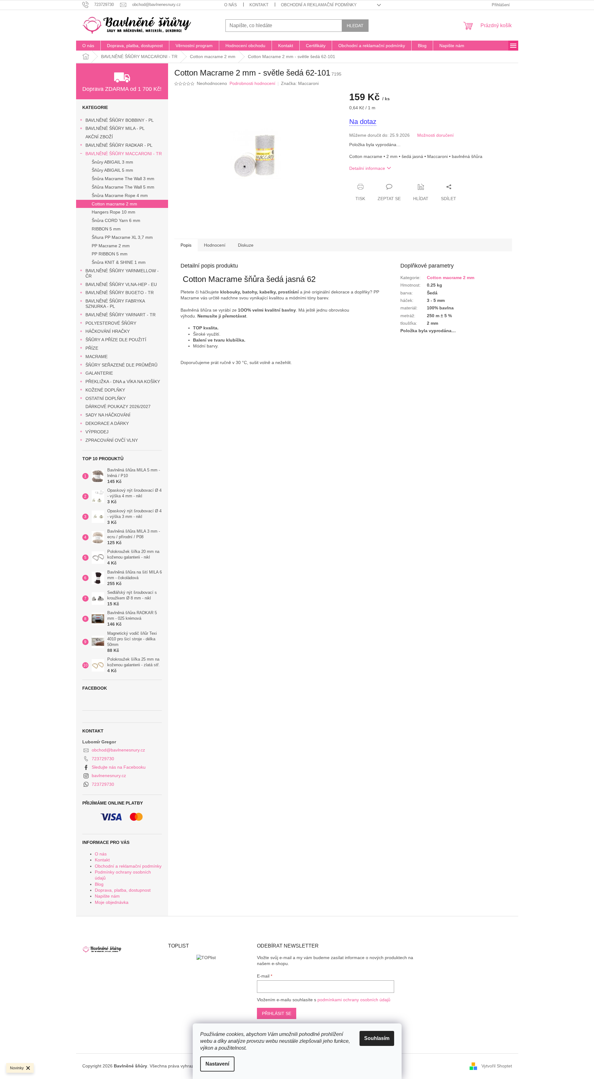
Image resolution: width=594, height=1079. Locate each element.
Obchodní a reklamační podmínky (319, 4)
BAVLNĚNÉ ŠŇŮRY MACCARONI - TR (123, 153)
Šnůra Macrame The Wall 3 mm (123, 178)
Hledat (355, 25)
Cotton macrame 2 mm (114, 203)
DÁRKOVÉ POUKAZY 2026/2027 (118, 406)
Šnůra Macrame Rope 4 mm (120, 195)
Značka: (300, 83)
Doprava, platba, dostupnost (123, 890)
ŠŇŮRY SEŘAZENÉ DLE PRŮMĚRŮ (121, 364)
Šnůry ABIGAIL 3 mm (112, 162)
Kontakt (258, 4)
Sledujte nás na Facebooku (119, 767)
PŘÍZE (91, 348)
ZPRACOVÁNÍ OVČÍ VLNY (111, 440)
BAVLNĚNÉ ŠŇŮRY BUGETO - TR (119, 292)
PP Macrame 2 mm (111, 245)
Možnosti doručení (435, 135)
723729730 (103, 758)
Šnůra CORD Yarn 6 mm (116, 220)
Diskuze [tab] (246, 245)
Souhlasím (376, 1038)
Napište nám (107, 896)
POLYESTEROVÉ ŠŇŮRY (110, 323)
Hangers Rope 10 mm (113, 211)
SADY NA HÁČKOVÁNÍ (107, 414)
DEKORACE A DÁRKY (107, 423)
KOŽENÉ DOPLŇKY (105, 389)
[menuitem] (88, 46)
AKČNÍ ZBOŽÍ (99, 136)
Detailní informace (367, 168)
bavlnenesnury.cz (109, 775)
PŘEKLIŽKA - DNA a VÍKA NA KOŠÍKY (122, 381)
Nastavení (217, 1064)
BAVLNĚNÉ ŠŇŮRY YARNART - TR (120, 314)
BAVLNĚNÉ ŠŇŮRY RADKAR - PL (118, 145)
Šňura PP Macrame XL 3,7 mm (122, 237)
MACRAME (96, 356)
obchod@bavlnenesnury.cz (118, 749)
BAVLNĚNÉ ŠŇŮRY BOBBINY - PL (119, 120)
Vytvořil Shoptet (496, 1065)
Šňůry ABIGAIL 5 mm (112, 170)
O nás (230, 4)
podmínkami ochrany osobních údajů (353, 999)
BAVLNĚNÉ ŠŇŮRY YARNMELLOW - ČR (122, 273)
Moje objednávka (111, 902)
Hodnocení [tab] (214, 245)
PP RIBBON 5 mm (110, 253)
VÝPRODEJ (97, 431)
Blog (99, 884)
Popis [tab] (186, 245)
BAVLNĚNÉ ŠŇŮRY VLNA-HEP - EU (121, 284)
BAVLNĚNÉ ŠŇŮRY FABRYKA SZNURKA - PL (115, 303)
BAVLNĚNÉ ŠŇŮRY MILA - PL (115, 128)
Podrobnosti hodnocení (252, 83)
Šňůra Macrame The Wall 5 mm (123, 187)
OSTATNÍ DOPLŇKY (105, 398)
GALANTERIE (99, 373)
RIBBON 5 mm (106, 228)
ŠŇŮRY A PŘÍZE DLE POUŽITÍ (115, 339)
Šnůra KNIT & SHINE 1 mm (119, 262)
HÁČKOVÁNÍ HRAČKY (107, 331)
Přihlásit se (276, 1013)
